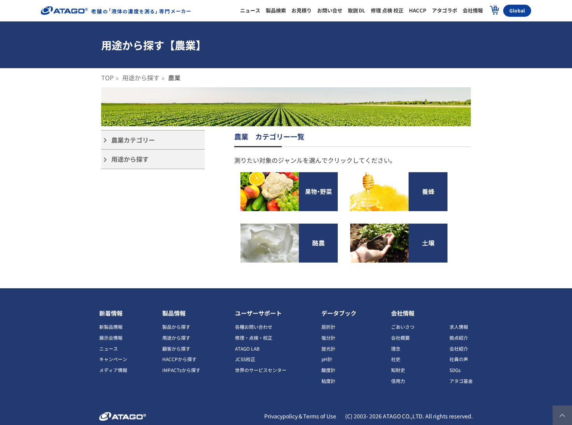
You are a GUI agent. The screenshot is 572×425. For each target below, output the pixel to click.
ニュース (108, 348)
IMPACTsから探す (181, 370)
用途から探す (141, 77)
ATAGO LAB (247, 348)
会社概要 (400, 337)
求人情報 (458, 326)
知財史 (398, 370)
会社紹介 (458, 348)
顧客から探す (176, 348)
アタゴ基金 (461, 380)
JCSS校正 (245, 359)
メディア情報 (113, 370)
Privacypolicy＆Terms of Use (300, 416)
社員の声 (458, 359)
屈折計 (328, 326)
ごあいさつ (402, 326)
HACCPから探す (179, 359)
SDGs (455, 370)
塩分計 (328, 337)
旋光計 (328, 348)
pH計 (326, 359)
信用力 (398, 380)
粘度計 (328, 380)
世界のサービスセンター (260, 370)
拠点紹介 (458, 337)
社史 (395, 359)
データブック (338, 313)
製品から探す (176, 326)
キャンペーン (113, 359)
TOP (107, 77)
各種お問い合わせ (253, 326)
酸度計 (328, 370)
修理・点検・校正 (253, 337)
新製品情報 (111, 326)
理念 (395, 348)
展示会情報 (111, 337)
